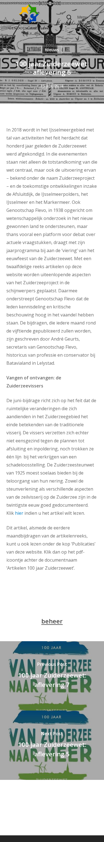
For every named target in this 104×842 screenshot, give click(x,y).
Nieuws (52, 49)
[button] (87, 16)
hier (19, 513)
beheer (52, 621)
